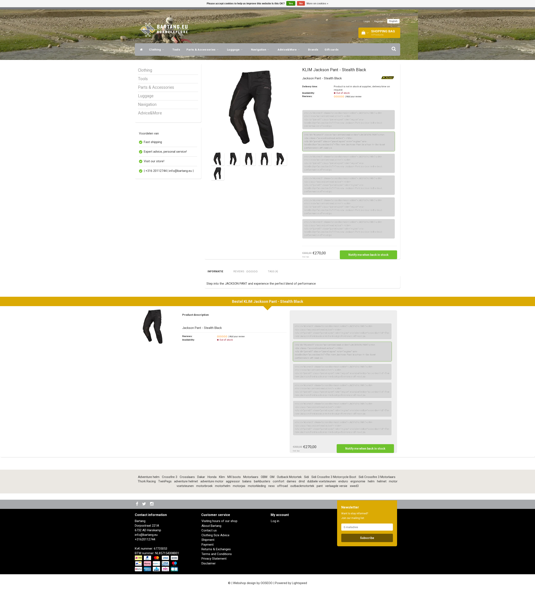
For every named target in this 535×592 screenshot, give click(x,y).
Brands (313, 49)
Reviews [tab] (238, 271)
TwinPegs (165, 481)
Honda (212, 477)
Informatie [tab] (215, 271)
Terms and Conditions (216, 554)
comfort (278, 481)
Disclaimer (208, 563)
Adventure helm (148, 477)
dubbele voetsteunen (321, 481)
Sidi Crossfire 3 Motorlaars (377, 477)
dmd (302, 481)
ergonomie (357, 481)
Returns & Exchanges (216, 549)
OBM (264, 477)
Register (378, 21)
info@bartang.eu (146, 535)
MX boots (234, 477)
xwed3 (354, 486)
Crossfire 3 (169, 477)
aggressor (233, 481)
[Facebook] (137, 504)
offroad (282, 486)
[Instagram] (152, 504)
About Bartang (211, 526)
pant (320, 486)
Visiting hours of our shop (219, 521)
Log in (275, 521)
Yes (291, 3)
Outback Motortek (289, 477)
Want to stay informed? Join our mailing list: (354, 516)
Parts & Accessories (201, 49)
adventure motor (211, 481)
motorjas (239, 486)
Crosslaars (187, 477)
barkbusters (262, 481)
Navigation (259, 49)
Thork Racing (147, 481)
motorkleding (257, 486)
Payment (207, 544)
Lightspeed (299, 583)
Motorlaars (250, 477)
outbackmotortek (302, 486)
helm (371, 481)
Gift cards (332, 49)
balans (246, 481)
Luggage (233, 49)
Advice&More (287, 49)
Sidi (306, 477)
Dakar (201, 477)
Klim (222, 477)
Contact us (209, 530)
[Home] (140, 49)
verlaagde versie (336, 486)
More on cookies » (317, 3)
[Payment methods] (157, 563)
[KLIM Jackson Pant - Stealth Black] (252, 109)
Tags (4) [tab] (273, 271)
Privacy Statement (214, 558)
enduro (343, 481)
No (301, 3)
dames (291, 481)
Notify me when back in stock (368, 254)
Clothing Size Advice (215, 535)
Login (367, 21)
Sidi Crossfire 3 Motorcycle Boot (333, 477)
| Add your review (353, 96)
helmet (381, 481)
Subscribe (367, 538)
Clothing (155, 49)
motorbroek (204, 486)
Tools (176, 49)
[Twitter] (144, 504)
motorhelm (222, 486)
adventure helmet (186, 481)
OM (272, 477)
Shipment (207, 540)
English (393, 21)
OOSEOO (267, 583)
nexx (271, 486)
